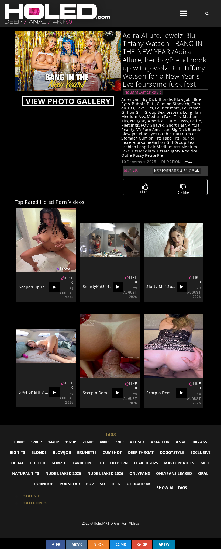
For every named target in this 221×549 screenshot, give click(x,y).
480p (104, 441)
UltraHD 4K (138, 483)
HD (101, 462)
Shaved (157, 125)
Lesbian (173, 112)
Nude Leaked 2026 (105, 473)
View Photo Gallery (68, 101)
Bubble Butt (143, 103)
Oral (203, 473)
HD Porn (119, 462)
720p (119, 441)
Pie (160, 155)
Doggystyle (172, 452)
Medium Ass (133, 116)
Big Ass (199, 441)
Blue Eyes (148, 133)
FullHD (37, 462)
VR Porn (143, 129)
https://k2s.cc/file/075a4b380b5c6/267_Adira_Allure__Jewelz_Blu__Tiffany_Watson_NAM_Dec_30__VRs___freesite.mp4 (165, 171)
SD (102, 483)
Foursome (191, 107)
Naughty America (147, 120)
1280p (36, 441)
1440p (53, 441)
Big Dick (149, 99)
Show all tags (172, 487)
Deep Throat (141, 452)
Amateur (160, 441)
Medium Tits (151, 151)
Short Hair (176, 125)
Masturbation (179, 462)
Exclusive (201, 452)
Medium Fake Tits (164, 116)
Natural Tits (25, 473)
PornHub (43, 483)
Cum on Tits (150, 138)
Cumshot (112, 452)
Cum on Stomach (173, 103)
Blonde (165, 99)
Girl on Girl (132, 112)
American (130, 99)
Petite (195, 120)
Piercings (130, 125)
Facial (17, 462)
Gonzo (58, 462)
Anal (181, 441)
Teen (115, 483)
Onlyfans (139, 473)
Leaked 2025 (146, 462)
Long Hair (192, 112)
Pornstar (70, 483)
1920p (70, 441)
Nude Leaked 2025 (63, 473)
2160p (88, 441)
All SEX (137, 441)
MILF (205, 462)
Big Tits (17, 452)
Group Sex (154, 112)
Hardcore (81, 462)
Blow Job (182, 99)
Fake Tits (144, 107)
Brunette (86, 452)
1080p (19, 441)
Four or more (167, 107)
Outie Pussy (176, 120)
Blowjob (62, 452)
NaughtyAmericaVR (142, 92)
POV (145, 125)
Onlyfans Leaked (174, 473)
